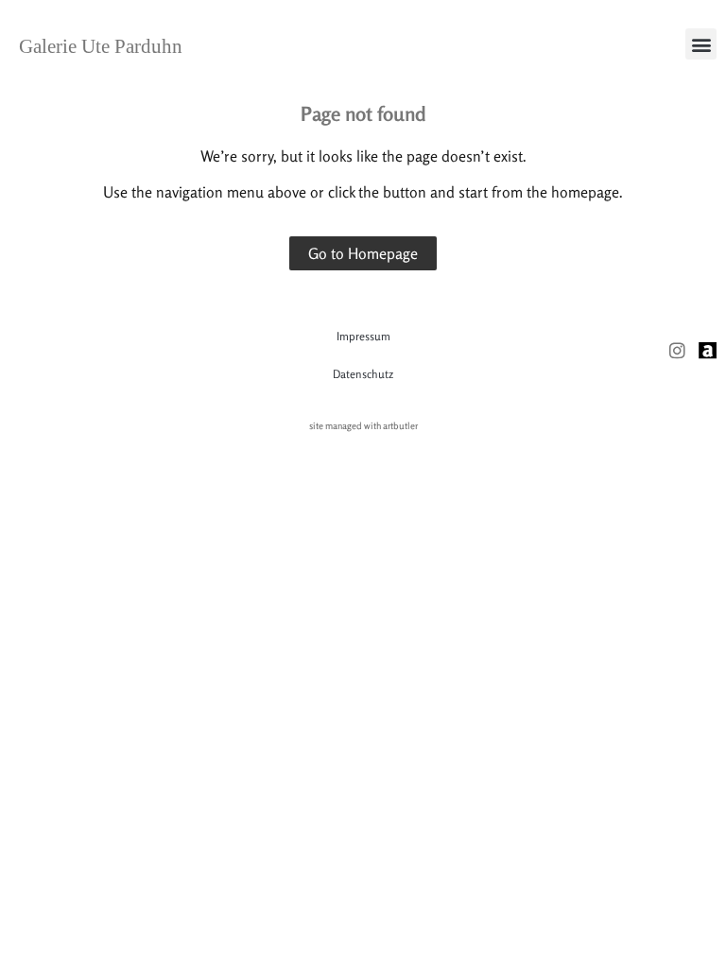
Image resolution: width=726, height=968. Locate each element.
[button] (701, 44)
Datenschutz (363, 374)
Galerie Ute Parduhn (100, 46)
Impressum (363, 336)
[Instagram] (677, 350)
